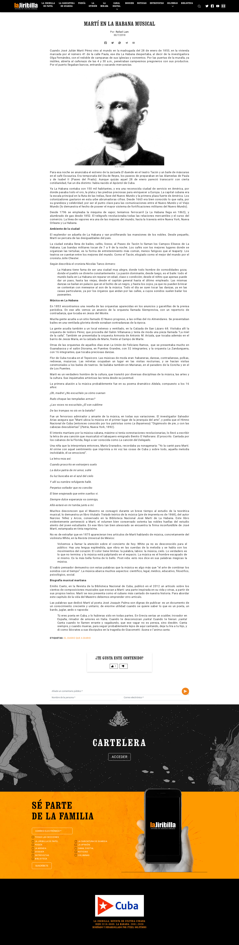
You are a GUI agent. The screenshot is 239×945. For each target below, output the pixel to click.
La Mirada (104, 4)
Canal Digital (117, 4)
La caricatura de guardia (67, 4)
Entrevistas (157, 3)
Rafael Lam (122, 31)
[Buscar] (199, 6)
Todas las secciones (47, 837)
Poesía (82, 3)
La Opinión (93, 4)
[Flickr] (223, 6)
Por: (113, 31)
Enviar (185, 691)
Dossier (129, 3)
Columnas (172, 3)
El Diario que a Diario (77, 638)
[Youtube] (217, 6)
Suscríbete (41, 865)
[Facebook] (212, 6)
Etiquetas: (56, 638)
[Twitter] (207, 6)
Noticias (142, 3)
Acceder (119, 757)
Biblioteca (187, 3)
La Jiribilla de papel (48, 4)
